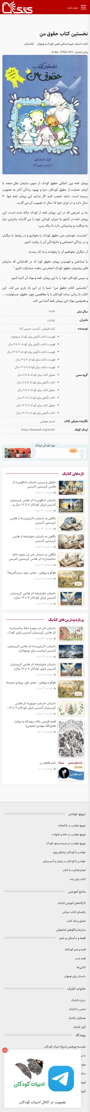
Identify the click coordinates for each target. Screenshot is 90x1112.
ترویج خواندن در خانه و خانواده (69, 834)
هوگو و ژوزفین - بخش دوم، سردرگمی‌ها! (31, 572)
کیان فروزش (48, 328)
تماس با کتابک (77, 1009)
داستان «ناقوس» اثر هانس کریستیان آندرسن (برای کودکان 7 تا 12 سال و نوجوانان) (33, 502)
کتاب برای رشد (78, 879)
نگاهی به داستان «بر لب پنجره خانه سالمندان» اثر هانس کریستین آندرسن (32, 556)
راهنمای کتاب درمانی (74, 912)
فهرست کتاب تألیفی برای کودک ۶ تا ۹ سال (31, 344)
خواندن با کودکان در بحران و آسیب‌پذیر (64, 861)
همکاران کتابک (77, 1018)
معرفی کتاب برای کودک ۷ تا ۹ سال (36, 390)
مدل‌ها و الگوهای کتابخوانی (71, 929)
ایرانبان (51, 320)
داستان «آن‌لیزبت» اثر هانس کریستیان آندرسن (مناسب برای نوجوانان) (32, 648)
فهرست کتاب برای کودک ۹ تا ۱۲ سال (35, 367)
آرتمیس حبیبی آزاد (29, 328)
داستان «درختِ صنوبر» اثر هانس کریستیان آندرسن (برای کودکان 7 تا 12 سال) (32, 705)
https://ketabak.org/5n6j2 (38, 429)
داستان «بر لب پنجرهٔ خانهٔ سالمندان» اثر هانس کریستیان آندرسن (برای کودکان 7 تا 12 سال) (31, 630)
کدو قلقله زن (48, 763)
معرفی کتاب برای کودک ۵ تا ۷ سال (36, 374)
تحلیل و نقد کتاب (76, 921)
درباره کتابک (78, 1000)
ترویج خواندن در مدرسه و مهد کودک (66, 843)
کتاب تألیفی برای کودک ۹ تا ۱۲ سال (35, 413)
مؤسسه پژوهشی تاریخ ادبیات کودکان (65, 1046)
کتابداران (29, 43)
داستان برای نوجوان (75, 976)
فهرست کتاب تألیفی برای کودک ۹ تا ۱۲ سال (31, 352)
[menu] (83, 8)
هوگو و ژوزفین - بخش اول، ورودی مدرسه (31, 682)
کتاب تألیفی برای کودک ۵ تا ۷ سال (36, 382)
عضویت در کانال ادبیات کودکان (42, 1102)
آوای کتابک (79, 1027)
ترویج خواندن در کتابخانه (72, 825)
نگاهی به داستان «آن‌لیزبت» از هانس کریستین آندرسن (33, 520)
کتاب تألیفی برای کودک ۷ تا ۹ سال (36, 397)
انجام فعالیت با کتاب (74, 870)
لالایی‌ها (81, 967)
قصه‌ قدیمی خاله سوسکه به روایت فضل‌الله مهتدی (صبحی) (35, 723)
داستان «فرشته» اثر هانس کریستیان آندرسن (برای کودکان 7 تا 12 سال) (33, 595)
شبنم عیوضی (47, 421)
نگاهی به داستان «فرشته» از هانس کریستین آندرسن (34, 538)
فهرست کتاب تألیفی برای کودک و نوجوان (33, 336)
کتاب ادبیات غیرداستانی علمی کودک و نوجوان (62, 43)
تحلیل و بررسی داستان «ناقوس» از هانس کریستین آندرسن (34, 484)
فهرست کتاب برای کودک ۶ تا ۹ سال (35, 359)
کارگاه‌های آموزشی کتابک (72, 903)
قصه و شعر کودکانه (75, 949)
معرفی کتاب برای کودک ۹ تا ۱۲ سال (35, 405)
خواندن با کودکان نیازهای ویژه (69, 852)
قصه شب (80, 958)
